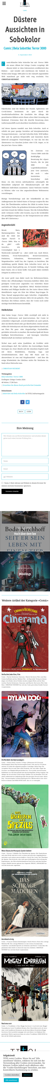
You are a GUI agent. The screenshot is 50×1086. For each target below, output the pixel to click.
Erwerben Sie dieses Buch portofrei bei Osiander (22, 385)
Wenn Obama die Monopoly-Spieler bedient (16, 851)
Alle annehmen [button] (11, 1080)
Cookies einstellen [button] (12, 1075)
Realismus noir (7, 1023)
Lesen (29, 411)
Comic (25, 10)
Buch (21, 411)
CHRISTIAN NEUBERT (11, 368)
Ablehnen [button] (27, 1075)
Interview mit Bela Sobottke (14, 393)
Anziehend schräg (8, 939)
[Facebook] (22, 402)
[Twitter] (28, 402)
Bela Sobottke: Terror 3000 (12, 377)
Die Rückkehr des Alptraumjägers (13, 760)
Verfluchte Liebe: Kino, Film (11, 674)
